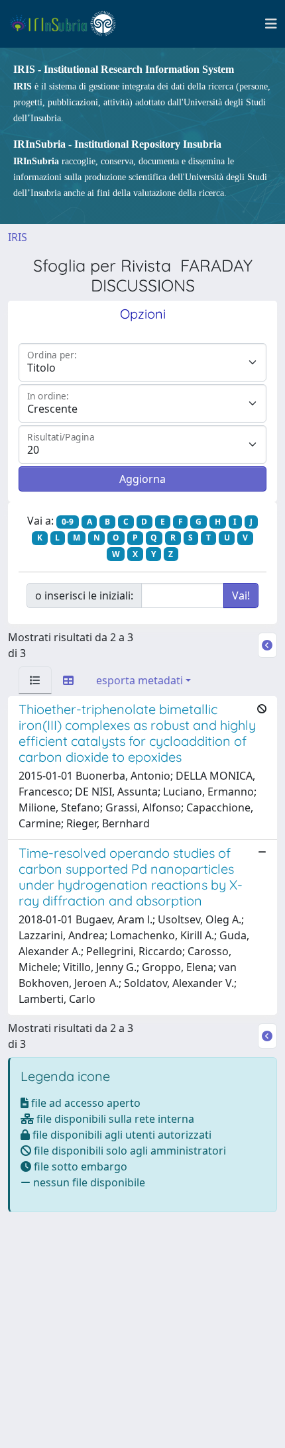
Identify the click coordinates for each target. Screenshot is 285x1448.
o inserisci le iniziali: (84, 595)
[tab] (35, 680)
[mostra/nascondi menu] (271, 23)
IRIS (17, 237)
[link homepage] (68, 24)
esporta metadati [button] (139, 680)
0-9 (68, 521)
